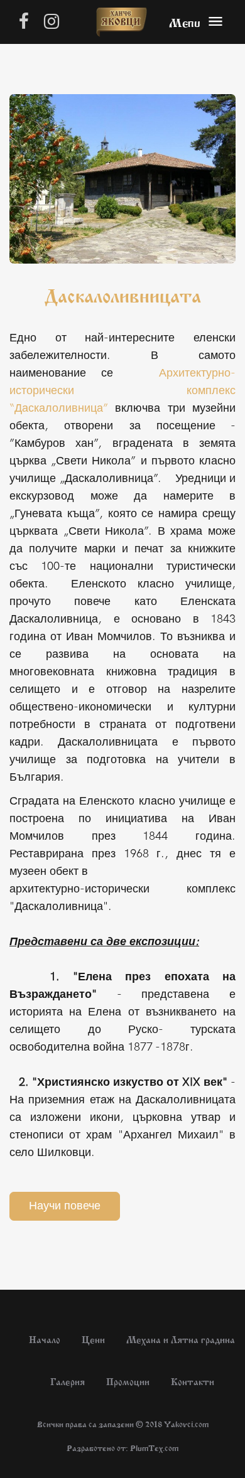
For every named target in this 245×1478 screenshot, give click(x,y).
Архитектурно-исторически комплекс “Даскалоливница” (122, 391)
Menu (184, 21)
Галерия (67, 1380)
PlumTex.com (154, 1447)
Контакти (192, 1380)
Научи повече (65, 1206)
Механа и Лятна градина (180, 1338)
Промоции (128, 1380)
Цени (93, 1338)
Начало (44, 1338)
